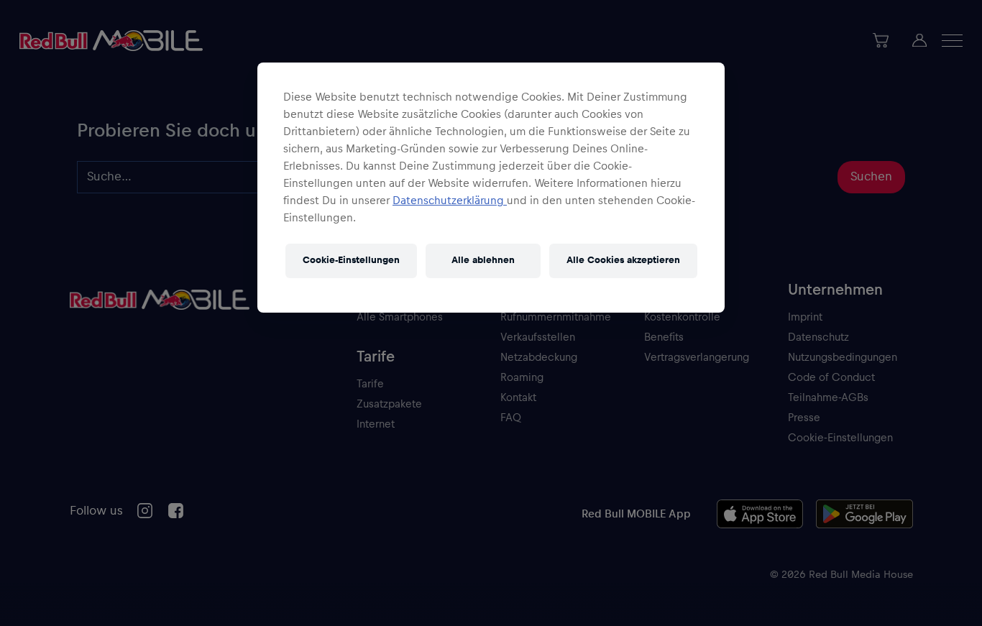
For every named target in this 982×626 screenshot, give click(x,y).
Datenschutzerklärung (450, 200)
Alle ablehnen (483, 260)
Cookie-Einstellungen (351, 260)
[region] (491, 188)
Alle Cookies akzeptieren (623, 260)
